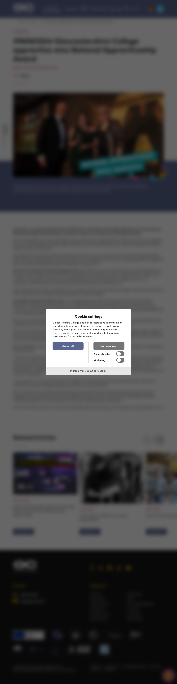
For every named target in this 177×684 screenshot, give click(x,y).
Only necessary (109, 346)
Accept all (68, 346)
